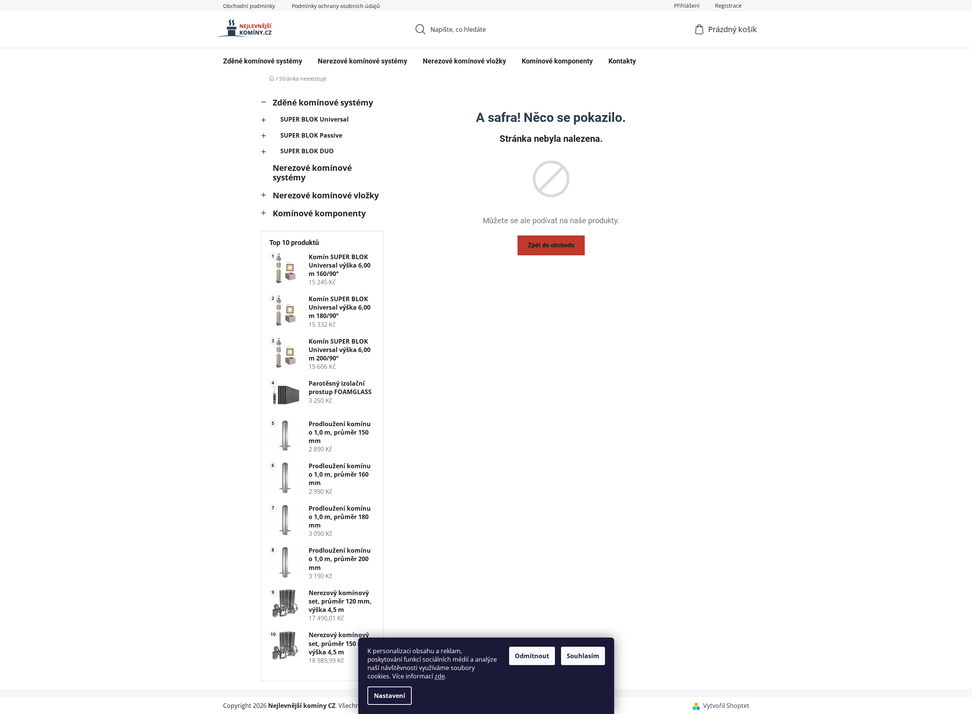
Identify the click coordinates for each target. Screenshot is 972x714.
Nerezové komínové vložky (326, 195)
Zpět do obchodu (551, 245)
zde (440, 676)
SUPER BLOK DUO (307, 151)
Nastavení (389, 695)
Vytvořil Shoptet (726, 705)
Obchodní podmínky (249, 6)
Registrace (728, 5)
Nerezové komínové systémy (312, 172)
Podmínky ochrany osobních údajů (336, 6)
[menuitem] (262, 61)
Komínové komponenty (319, 213)
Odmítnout (532, 656)
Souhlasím (583, 656)
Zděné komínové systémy (323, 102)
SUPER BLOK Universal (314, 119)
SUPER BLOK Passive (311, 135)
